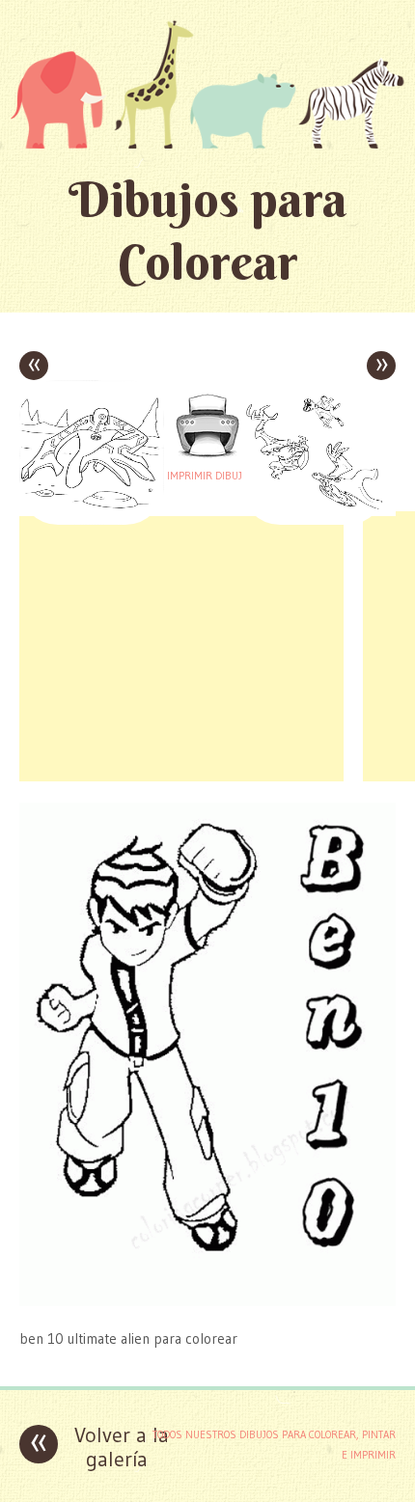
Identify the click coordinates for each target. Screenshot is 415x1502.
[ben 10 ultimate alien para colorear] (207, 1301)
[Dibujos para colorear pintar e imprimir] (207, 84)
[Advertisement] (181, 646)
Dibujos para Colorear (208, 230)
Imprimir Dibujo (207, 475)
